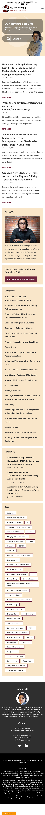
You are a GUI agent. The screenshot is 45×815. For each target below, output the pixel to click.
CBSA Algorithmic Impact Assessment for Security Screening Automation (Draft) (22, 475)
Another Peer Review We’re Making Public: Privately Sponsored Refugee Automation (23, 490)
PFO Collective (11, 385)
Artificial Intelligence (14, 532)
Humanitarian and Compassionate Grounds (19, 585)
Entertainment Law (14, 569)
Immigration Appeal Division (17, 590)
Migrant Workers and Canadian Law (21, 380)
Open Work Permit (13, 623)
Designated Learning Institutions (18, 555)
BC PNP (30, 532)
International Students (15, 609)
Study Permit (11, 652)
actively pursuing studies (16, 518)
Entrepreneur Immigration (16, 574)
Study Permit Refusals (15, 656)
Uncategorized (11, 427)
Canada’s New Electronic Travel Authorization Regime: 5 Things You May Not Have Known (20, 176)
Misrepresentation (13, 619)
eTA (33, 574)
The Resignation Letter (15, 670)
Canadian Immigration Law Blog (19, 323)
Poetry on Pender (13, 390)
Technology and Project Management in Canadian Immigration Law (22, 411)
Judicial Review (28, 614)
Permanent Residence (15, 628)
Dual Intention (12, 560)
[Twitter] (19, 746)
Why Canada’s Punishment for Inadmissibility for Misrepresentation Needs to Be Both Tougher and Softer (19, 139)
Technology (27, 661)
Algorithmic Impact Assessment (18, 527)
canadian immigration (15, 541)
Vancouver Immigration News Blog (20, 432)
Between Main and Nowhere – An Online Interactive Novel (20, 316)
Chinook (10, 546)
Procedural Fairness (14, 637)
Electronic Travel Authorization (18, 565)
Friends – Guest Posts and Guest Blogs (22, 342)
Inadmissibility (12, 604)
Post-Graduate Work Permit (17, 633)
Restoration (11, 642)
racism (29, 637)
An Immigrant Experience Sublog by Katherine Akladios (21, 307)
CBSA (31, 541)
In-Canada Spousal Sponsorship (18, 600)
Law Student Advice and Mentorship (21, 375)
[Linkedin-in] (26, 746)
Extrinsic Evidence (29, 579)
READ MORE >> (8, 97)
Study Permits (12, 661)
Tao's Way (9, 404)
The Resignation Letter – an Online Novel (21, 420)
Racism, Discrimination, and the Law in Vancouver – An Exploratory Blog (22, 397)
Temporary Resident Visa (16, 666)
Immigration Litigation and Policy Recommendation (20, 354)
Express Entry (12, 579)
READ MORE (20, 468)
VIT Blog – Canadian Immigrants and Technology (21, 439)
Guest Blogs (10, 347)
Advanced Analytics (14, 522)
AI (27, 522)
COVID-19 (10, 551)
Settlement (25, 642)
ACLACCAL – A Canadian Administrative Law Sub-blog (18, 298)
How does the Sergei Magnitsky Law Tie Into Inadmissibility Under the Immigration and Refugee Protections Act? (20, 69)
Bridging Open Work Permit (17, 536)
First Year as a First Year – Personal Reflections (21, 335)
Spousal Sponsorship (14, 647)
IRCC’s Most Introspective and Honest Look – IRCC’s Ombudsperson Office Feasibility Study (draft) (23, 461)
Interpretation (12, 614)
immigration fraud (13, 595)
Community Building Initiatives (19, 328)
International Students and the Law (21, 370)
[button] (42, 9)
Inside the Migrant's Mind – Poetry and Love (22, 363)
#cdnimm (10, 513)
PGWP (31, 628)
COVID (21, 546)
